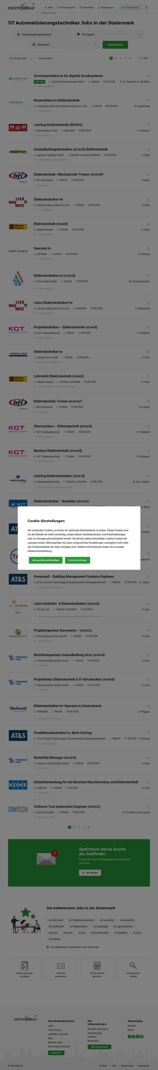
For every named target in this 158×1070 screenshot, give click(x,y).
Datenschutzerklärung (40, 551)
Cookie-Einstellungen (77, 560)
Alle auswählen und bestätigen (45, 560)
